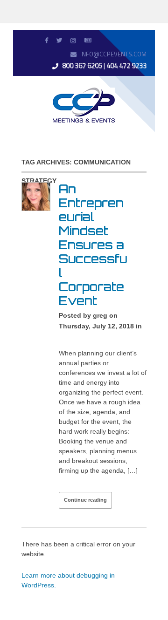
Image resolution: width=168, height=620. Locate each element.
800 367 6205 (82, 65)
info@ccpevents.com (113, 54)
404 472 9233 (126, 65)
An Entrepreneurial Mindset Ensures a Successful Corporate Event (93, 245)
